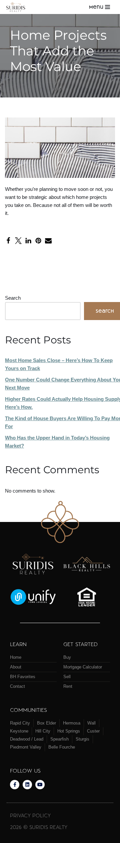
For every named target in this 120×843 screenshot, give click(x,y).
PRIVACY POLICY (30, 815)
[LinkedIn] (28, 240)
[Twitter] (18, 240)
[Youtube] (40, 784)
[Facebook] (8, 240)
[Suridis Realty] (17, 6)
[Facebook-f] (14, 784)
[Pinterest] (38, 240)
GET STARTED (80, 644)
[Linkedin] (27, 784)
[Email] (48, 240)
